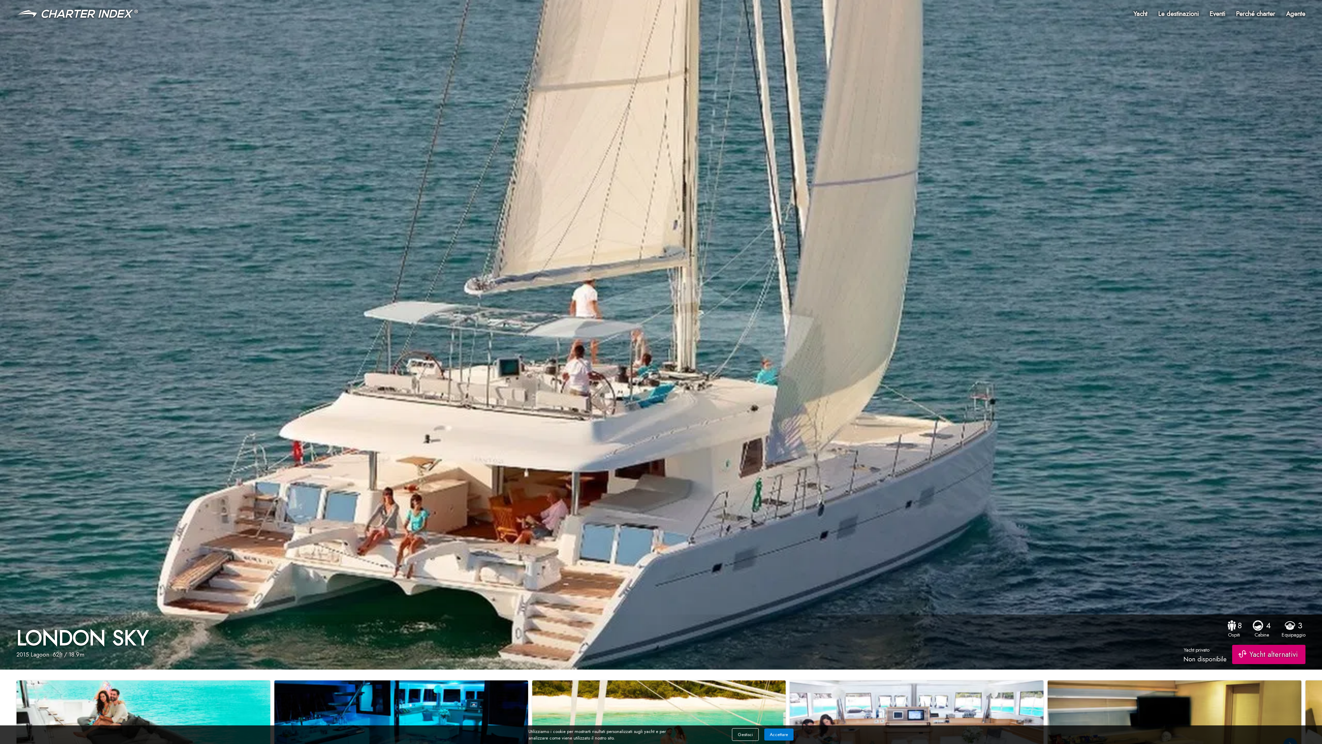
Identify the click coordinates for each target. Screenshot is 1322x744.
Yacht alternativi (1273, 654)
